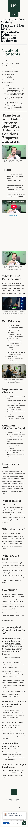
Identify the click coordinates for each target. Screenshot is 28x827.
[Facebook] (14, 800)
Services (14, 807)
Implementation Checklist (10, 68)
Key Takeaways (8, 66)
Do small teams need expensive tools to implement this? (15, 101)
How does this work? (9, 74)
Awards (9, 807)
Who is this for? (8, 77)
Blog (18, 807)
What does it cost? (9, 80)
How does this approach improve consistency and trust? (15, 98)
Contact (23, 807)
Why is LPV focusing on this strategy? (14, 108)
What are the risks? (9, 82)
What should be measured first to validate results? (15, 104)
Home (4, 807)
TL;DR (5, 60)
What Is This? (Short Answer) (12, 63)
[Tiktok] (17, 800)
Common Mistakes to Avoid (11, 71)
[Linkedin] (10, 800)
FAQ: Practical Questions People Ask (14, 88)
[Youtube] (7, 800)
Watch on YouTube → (14, 215)
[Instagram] (21, 800)
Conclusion (7, 85)
